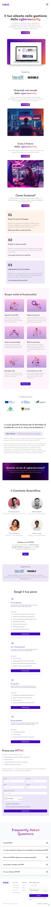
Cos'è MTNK (16, 885)
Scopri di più (25, 32)
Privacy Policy (39, 903)
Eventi (23, 890)
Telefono (28, 784)
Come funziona (16, 887)
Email (5, 784)
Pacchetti (15, 890)
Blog (23, 887)
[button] (47, 4)
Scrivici (25, 554)
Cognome (28, 778)
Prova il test (25, 476)
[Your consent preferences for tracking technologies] (49, 905)
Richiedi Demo (25, 383)
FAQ (23, 885)
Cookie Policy (45, 903)
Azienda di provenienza (9, 790)
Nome (5, 778)
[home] (6, 4)
